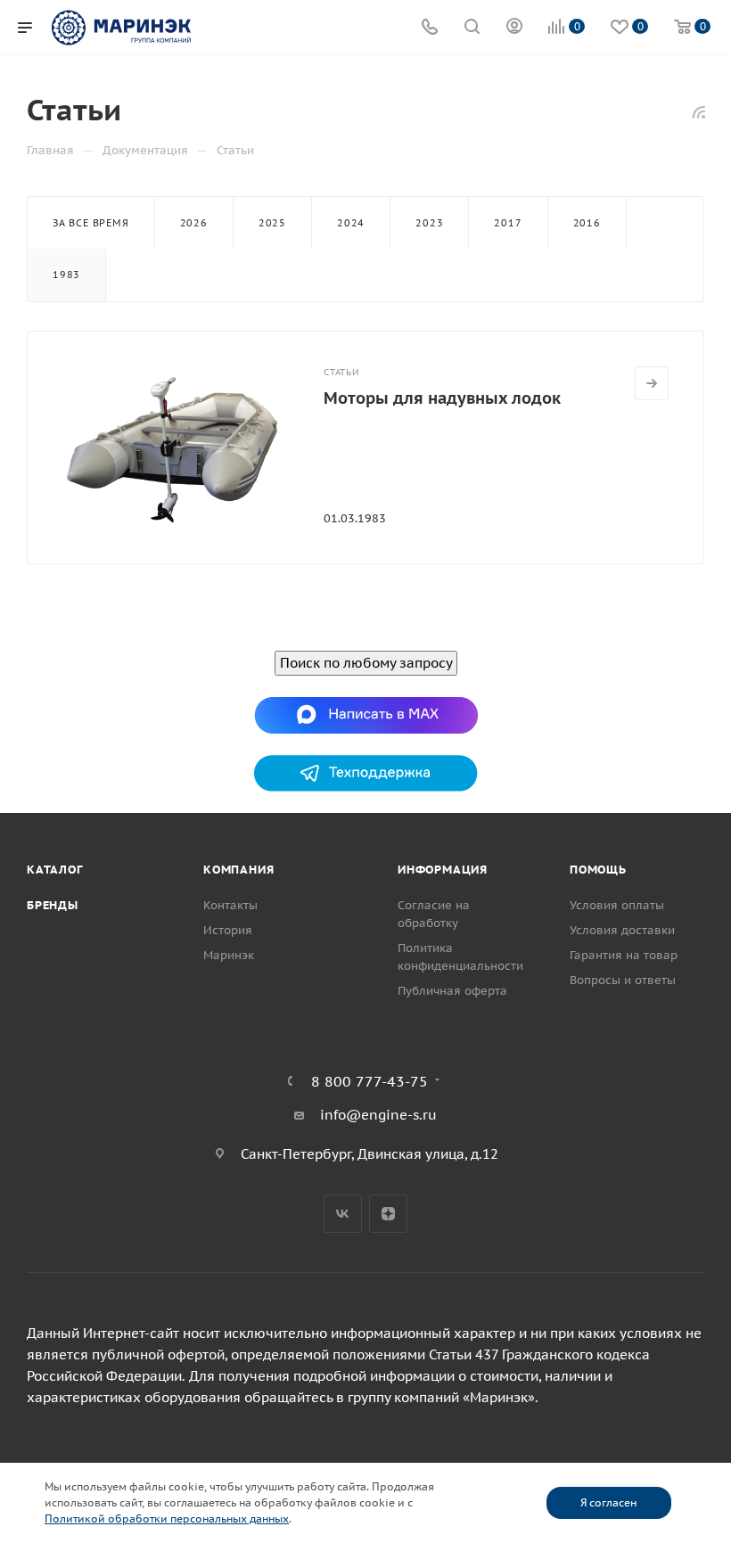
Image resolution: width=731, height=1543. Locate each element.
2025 (272, 223)
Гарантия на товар (624, 955)
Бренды (52, 905)
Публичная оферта (452, 990)
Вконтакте (343, 1213)
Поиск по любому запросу (366, 662)
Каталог (55, 869)
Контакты (230, 905)
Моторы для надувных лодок (442, 398)
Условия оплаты (617, 905)
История (227, 930)
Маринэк (228, 955)
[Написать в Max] (366, 714)
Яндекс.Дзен (388, 1213)
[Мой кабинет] (514, 28)
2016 (587, 223)
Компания (238, 869)
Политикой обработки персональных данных (167, 1518)
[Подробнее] (652, 383)
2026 (194, 223)
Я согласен (608, 1502)
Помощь (598, 869)
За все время (91, 223)
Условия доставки (622, 930)
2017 (508, 223)
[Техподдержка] (366, 772)
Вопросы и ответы (623, 980)
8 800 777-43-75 (369, 1081)
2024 (351, 223)
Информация (443, 869)
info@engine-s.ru (378, 1114)
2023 (429, 223)
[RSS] (699, 111)
